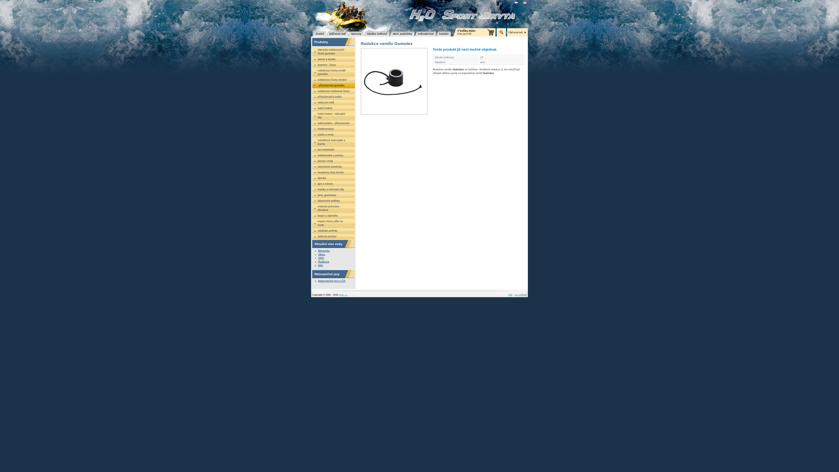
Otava (321, 254)
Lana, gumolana (327, 195)
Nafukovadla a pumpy (330, 155)
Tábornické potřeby (329, 200)
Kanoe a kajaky (327, 59)
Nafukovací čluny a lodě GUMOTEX (332, 72)
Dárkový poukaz (327, 236)
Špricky (322, 178)
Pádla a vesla (326, 134)
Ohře (321, 258)
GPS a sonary (325, 183)
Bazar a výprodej (328, 215)
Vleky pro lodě (326, 102)
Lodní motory (325, 108)
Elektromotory (326, 128)
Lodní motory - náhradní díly (331, 115)
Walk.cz (343, 294)
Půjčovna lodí (515, 32)
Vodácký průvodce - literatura (329, 208)
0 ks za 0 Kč (466, 32)
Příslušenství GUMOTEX (332, 85)
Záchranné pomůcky (330, 166)
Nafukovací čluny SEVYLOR (332, 79)
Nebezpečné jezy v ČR (331, 281)
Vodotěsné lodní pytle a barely (331, 142)
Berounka (324, 250)
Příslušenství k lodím (330, 96)
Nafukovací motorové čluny (333, 91)
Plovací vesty (325, 161)
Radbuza (323, 261)
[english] (525, 3)
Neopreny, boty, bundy (331, 172)
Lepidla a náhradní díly (331, 189)
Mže (320, 265)
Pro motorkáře (326, 149)
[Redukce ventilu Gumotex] (394, 81)
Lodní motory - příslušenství (333, 123)
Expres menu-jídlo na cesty (330, 223)
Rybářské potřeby (328, 230)
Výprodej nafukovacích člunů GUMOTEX (331, 51)
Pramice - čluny (327, 64)
